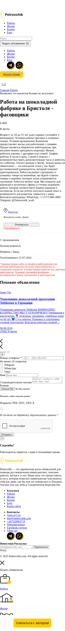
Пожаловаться (12, 228)
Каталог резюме (11, 74)
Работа (11, 23)
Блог (9, 32)
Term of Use (14, 515)
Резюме (4, 385)
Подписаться (41, 547)
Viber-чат (12, 530)
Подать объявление (13, 43)
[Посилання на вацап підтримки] (19, 65)
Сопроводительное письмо (16, 382)
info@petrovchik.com (19, 518)
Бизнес (11, 29)
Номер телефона (10, 357)
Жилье (11, 26)
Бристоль (13, 212)
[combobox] (26, 358)
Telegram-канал (16, 524)
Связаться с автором (32, 623)
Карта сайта (14, 506)
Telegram (8, 364)
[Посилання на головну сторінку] (11, 463)
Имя (2, 375)
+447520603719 (16, 521)
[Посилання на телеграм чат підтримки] (10, 65)
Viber (6, 371)
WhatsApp (9, 368)
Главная (4, 90)
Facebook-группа (17, 527)
